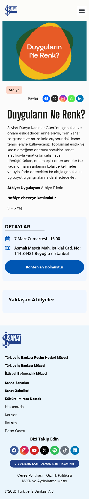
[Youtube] (34, 450)
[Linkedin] (80, 98)
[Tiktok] (64, 450)
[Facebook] (46, 98)
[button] (82, 10)
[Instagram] (63, 98)
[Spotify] (54, 450)
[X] (54, 98)
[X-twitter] (44, 450)
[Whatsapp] (71, 98)
